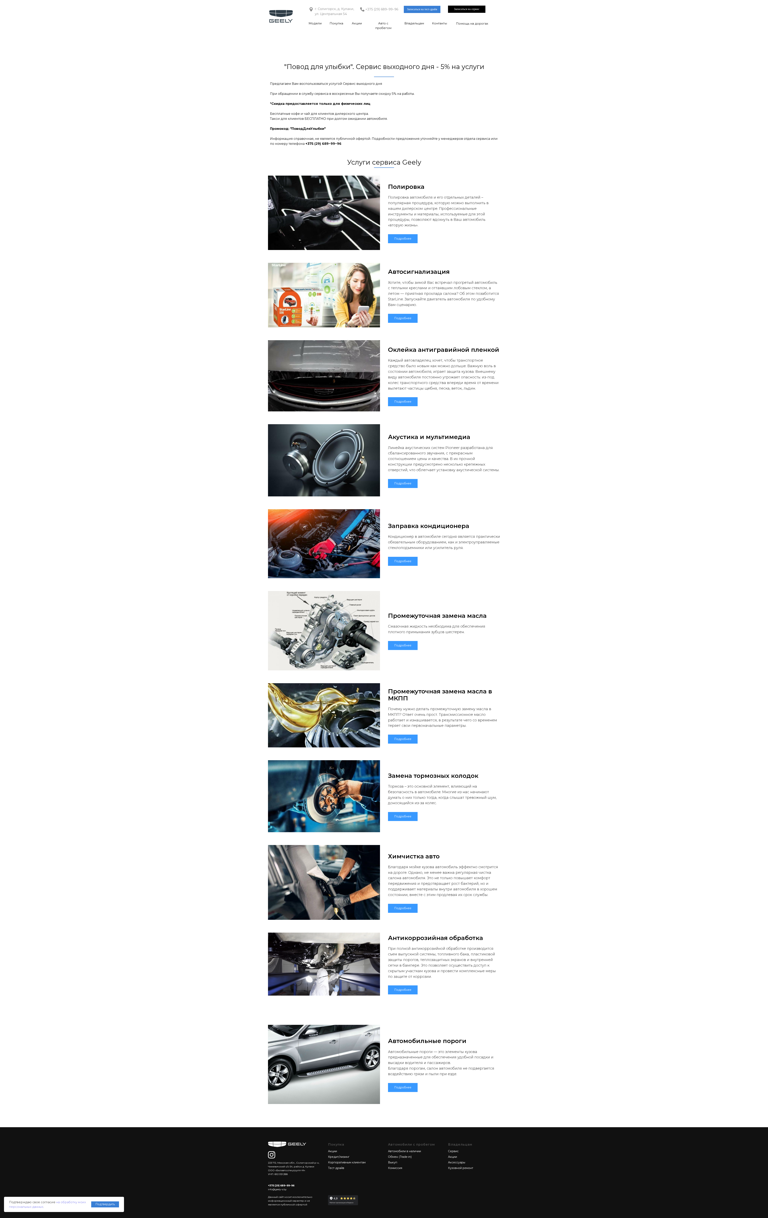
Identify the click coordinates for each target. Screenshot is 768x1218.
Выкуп (392, 1162)
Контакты (439, 23)
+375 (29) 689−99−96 (381, 9)
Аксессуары (456, 1162)
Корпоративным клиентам (347, 1162)
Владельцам (414, 23)
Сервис (453, 1151)
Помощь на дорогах (472, 23)
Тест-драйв (336, 1168)
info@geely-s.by (277, 1189)
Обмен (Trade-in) (400, 1157)
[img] (271, 1154)
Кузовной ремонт (460, 1168)
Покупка (336, 23)
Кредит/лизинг (338, 1157)
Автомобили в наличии (404, 1151)
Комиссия (395, 1168)
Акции (357, 23)
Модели (315, 23)
